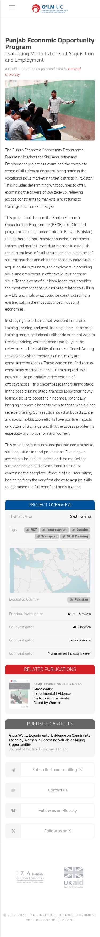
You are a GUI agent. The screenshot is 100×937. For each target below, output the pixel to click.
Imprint (67, 920)
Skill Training (80, 516)
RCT (34, 530)
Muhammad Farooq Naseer (69, 653)
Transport (49, 536)
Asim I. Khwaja (79, 614)
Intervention (57, 530)
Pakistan (81, 599)
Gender (82, 530)
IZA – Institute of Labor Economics (62, 915)
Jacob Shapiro (80, 640)
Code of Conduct (41, 920)
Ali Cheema (82, 627)
